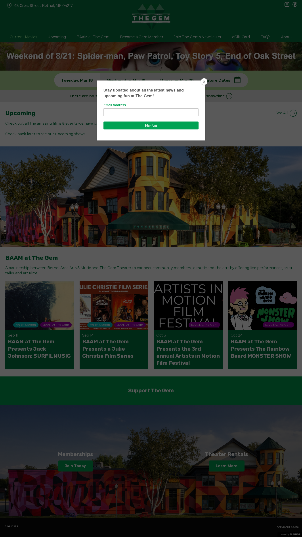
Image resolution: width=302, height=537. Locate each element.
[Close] (204, 81)
